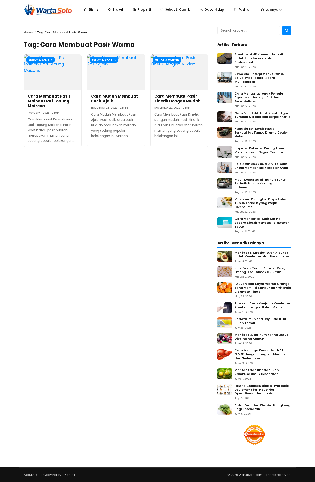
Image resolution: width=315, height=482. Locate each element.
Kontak (70, 475)
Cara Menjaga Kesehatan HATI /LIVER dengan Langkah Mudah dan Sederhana (260, 354)
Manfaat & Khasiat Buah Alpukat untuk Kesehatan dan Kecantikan (262, 255)
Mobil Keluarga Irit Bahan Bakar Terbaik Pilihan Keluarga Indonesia (260, 184)
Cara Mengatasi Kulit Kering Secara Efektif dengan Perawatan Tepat (262, 223)
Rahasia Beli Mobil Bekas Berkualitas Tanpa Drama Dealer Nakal (261, 133)
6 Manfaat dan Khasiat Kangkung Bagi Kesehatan (262, 407)
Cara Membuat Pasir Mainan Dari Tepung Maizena (49, 101)
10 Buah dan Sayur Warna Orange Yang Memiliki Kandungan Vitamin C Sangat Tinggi (263, 288)
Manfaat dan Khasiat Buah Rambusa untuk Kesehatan (257, 372)
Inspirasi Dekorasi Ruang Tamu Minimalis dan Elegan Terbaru (260, 150)
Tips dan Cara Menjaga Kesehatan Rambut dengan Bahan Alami (263, 305)
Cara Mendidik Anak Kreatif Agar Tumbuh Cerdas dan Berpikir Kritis (262, 115)
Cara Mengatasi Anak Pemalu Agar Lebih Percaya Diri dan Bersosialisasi (259, 98)
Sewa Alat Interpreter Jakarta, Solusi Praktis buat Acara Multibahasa (259, 78)
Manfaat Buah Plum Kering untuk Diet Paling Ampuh (261, 337)
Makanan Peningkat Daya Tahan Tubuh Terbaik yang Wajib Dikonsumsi (261, 203)
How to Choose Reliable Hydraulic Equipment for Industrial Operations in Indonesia (262, 390)
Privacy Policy (51, 475)
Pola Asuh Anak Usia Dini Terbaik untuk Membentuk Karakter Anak (261, 166)
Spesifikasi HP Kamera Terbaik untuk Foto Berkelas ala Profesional (259, 58)
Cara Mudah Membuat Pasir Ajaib (114, 98)
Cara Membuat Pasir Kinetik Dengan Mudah (177, 98)
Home (28, 32)
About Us (30, 475)
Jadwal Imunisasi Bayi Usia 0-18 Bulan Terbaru (260, 321)
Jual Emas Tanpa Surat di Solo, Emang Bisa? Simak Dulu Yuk (260, 270)
